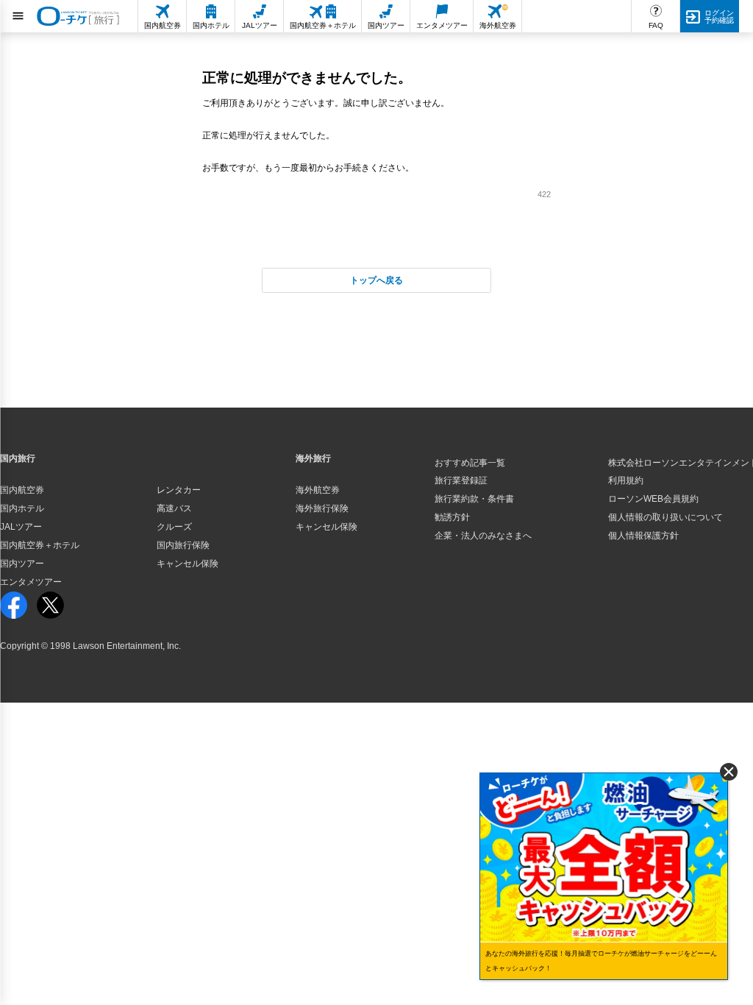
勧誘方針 (452, 517)
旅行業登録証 (461, 480)
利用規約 (625, 480)
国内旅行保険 (183, 545)
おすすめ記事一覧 (470, 463)
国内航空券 (22, 490)
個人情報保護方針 (643, 535)
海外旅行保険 (322, 508)
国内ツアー (22, 563)
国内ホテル (22, 508)
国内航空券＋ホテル (39, 545)
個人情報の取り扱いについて (665, 517)
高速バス (174, 508)
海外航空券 (318, 490)
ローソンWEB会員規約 (653, 499)
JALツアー (21, 527)
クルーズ (174, 527)
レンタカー (179, 490)
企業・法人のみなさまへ (483, 535)
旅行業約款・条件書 (474, 499)
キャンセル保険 (187, 563)
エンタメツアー (31, 582)
